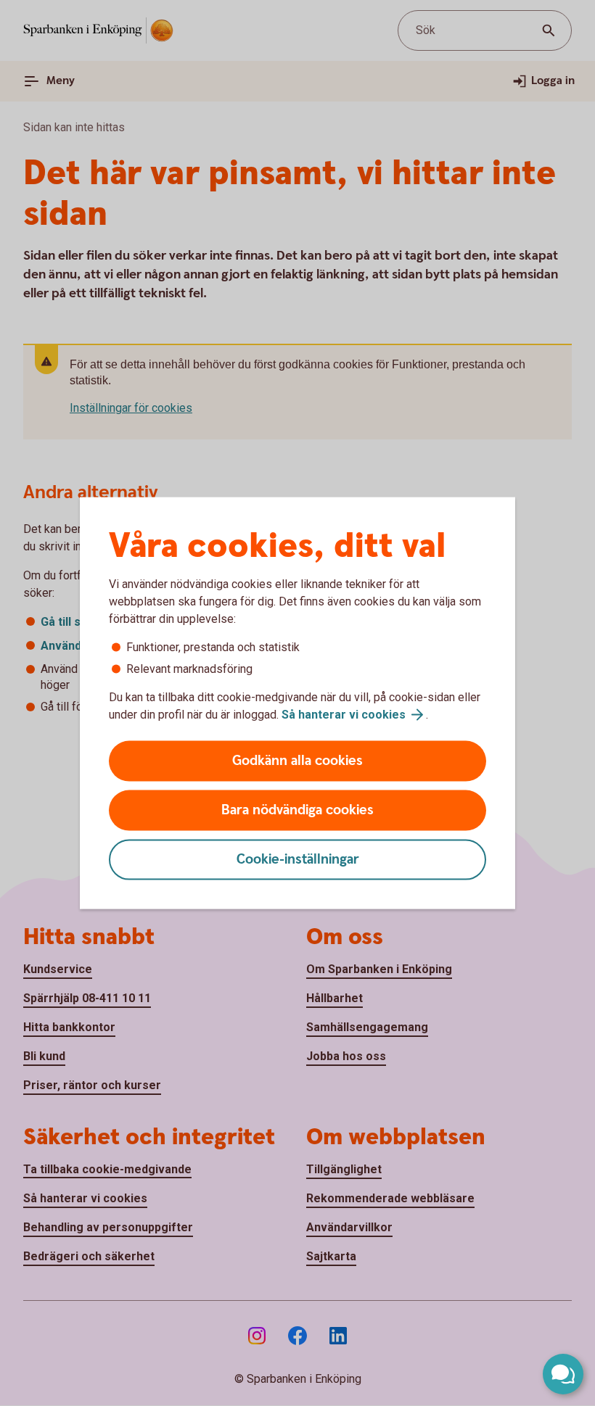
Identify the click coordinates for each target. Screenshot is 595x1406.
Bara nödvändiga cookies (297, 810)
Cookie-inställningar (298, 860)
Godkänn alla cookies (297, 761)
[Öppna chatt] (563, 1374)
